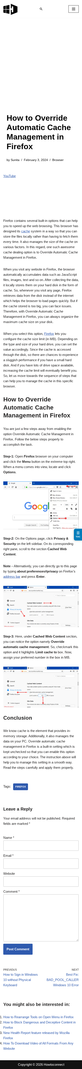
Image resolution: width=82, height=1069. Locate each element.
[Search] (41, 9)
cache (25, 231)
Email (8, 855)
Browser (58, 160)
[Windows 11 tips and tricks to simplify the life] (10, 9)
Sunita (15, 160)
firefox (20, 786)
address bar (11, 576)
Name (8, 837)
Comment (11, 891)
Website (9, 873)
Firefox (49, 334)
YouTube (9, 176)
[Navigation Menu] (73, 9)
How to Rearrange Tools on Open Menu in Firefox (38, 1017)
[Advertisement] (41, 70)
